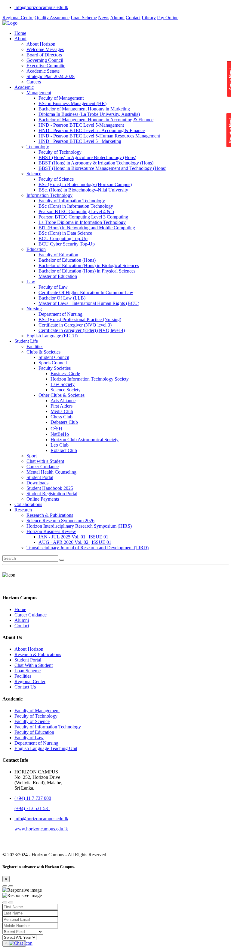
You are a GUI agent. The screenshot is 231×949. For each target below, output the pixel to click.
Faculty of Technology (60, 152)
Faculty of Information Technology (71, 200)
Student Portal (39, 477)
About (20, 38)
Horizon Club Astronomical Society (85, 439)
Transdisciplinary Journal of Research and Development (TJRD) (87, 547)
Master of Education (57, 276)
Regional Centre (17, 17)
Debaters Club (64, 422)
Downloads (37, 482)
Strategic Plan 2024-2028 (50, 76)
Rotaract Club (64, 450)
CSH (56, 428)
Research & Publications (49, 515)
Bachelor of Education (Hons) (67, 260)
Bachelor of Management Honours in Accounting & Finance (95, 119)
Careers (33, 81)
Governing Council (44, 60)
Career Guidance (42, 466)
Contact (133, 17)
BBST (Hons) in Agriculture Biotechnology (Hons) (87, 157)
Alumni (117, 17)
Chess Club (61, 416)
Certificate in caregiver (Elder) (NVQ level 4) (81, 330)
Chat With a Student (33, 665)
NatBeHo (60, 434)
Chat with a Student (45, 461)
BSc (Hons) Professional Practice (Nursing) (79, 319)
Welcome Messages (45, 49)
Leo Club (60, 444)
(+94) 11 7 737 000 (32, 798)
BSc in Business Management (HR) (72, 103)
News (103, 17)
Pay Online (167, 17)
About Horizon (40, 44)
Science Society (66, 389)
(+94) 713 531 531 (32, 808)
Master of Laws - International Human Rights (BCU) (88, 303)
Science (33, 173)
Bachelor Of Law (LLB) (61, 297)
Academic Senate (43, 71)
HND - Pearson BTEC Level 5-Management (81, 125)
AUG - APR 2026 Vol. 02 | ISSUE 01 (74, 542)
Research (23, 509)
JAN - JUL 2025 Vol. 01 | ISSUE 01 (73, 536)
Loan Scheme (84, 17)
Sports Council (52, 362)
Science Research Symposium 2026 (60, 520)
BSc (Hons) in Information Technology (75, 206)
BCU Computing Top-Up (63, 238)
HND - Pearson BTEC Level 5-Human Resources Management (99, 135)
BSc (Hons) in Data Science (65, 233)
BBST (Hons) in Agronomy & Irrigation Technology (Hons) (95, 162)
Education (36, 249)
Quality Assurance (52, 17)
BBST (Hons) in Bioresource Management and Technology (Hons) (102, 168)
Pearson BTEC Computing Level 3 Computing (83, 216)
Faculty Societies (54, 368)
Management (38, 92)
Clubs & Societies (43, 351)
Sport (31, 455)
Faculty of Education (58, 254)
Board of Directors (44, 54)
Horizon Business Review (51, 531)
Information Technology (49, 195)
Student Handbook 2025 (49, 488)
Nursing (34, 308)
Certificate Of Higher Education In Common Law (85, 292)
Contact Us (25, 686)
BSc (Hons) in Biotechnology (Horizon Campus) (85, 184)
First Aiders (61, 405)
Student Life (26, 341)
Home (20, 33)
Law (30, 281)
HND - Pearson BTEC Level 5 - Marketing (79, 141)
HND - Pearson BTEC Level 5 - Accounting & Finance (91, 130)
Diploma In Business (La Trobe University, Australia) (89, 114)
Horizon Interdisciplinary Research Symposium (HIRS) (79, 526)
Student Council (53, 357)
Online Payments (42, 499)
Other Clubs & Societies (61, 395)
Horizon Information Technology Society (90, 378)
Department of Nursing (60, 314)
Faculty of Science (56, 179)
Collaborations (28, 504)
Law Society (63, 384)
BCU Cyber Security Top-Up (66, 243)
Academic (24, 87)
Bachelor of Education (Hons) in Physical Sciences (86, 270)
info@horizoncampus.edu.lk (41, 7)
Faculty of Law (53, 287)
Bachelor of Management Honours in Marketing (84, 108)
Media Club (62, 411)
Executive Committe (45, 65)
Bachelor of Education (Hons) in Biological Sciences (88, 265)
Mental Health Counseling (51, 471)
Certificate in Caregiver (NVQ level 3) (75, 324)
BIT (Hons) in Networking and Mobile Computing (86, 227)
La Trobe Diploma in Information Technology (82, 222)
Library (149, 17)
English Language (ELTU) (52, 335)
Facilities (34, 346)
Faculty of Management (61, 98)
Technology (37, 146)
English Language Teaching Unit (45, 748)
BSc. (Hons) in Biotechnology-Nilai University (83, 189)
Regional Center (29, 681)
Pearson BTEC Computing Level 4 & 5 (76, 211)
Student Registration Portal (51, 493)
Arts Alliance (63, 400)
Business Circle (65, 373)
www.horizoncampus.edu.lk (41, 828)
